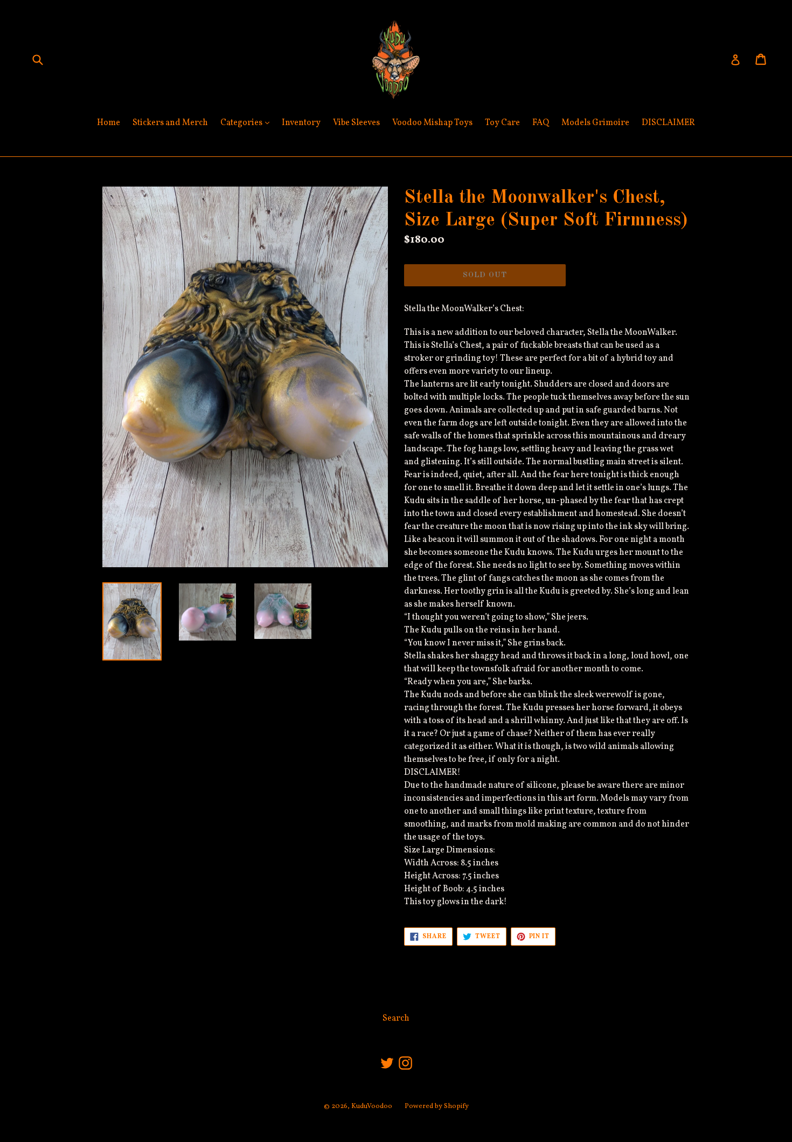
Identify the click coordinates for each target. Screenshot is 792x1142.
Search (396, 1018)
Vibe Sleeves (356, 123)
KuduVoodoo (371, 1106)
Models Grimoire (595, 123)
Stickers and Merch (170, 123)
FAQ (540, 123)
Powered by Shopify (437, 1106)
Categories (247, 122)
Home (108, 123)
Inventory (301, 123)
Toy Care (502, 123)
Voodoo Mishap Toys (432, 123)
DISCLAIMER (668, 123)
